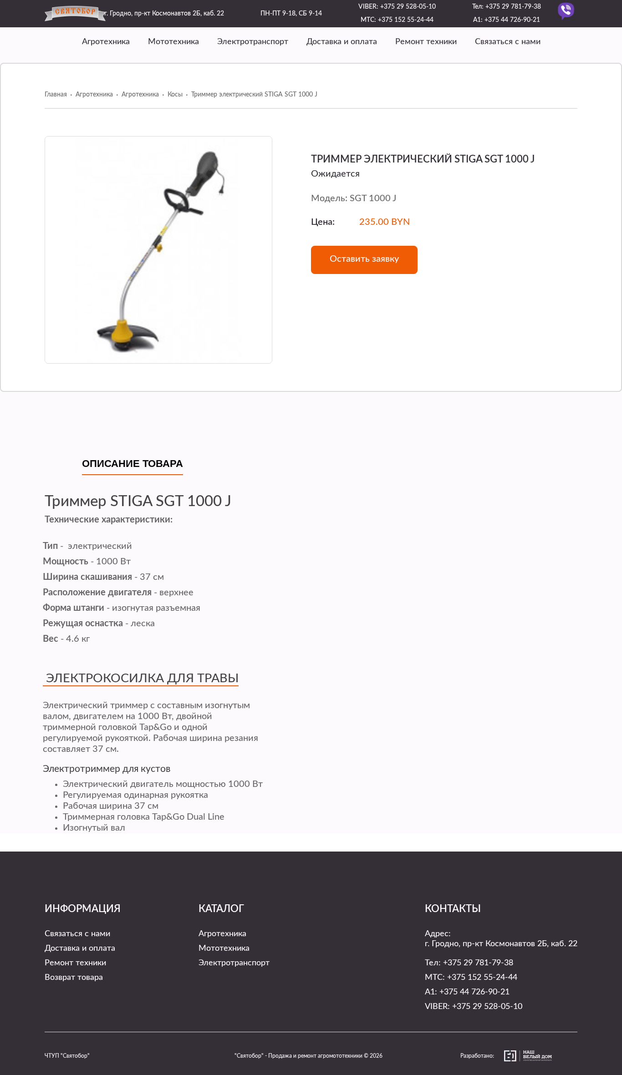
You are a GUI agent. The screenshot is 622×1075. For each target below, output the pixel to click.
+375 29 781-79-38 (513, 7)
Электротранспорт (252, 42)
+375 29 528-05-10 (408, 7)
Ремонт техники (426, 42)
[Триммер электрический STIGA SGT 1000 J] (158, 250)
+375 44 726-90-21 (512, 20)
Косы (175, 94)
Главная (56, 94)
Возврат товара (74, 978)
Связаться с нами (507, 42)
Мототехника (173, 42)
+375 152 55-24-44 (405, 20)
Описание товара (132, 463)
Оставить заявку (364, 259)
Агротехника (106, 42)
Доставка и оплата (341, 42)
